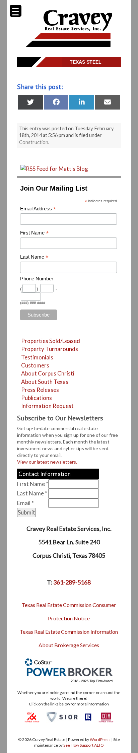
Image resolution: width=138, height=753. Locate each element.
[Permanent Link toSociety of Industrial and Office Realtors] (62, 716)
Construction (33, 142)
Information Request (47, 405)
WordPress (100, 739)
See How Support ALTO (83, 745)
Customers (35, 365)
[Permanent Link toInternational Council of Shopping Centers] (32, 716)
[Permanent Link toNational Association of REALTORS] (88, 716)
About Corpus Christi (47, 373)
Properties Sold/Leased (50, 340)
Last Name (34, 257)
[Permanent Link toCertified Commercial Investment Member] (106, 716)
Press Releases (40, 389)
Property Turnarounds (49, 348)
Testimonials (37, 357)
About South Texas (44, 381)
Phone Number (36, 278)
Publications (36, 397)
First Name (34, 232)
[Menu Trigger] (15, 11)
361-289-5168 (72, 582)
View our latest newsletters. (47, 462)
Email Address (38, 208)
